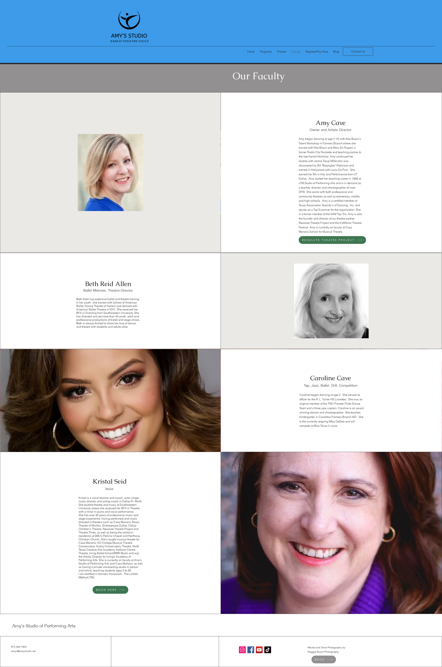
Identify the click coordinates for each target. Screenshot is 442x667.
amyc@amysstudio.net (23, 651)
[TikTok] (267, 649)
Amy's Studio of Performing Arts (43, 626)
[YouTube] (259, 649)
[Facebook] (250, 649)
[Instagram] (242, 649)
